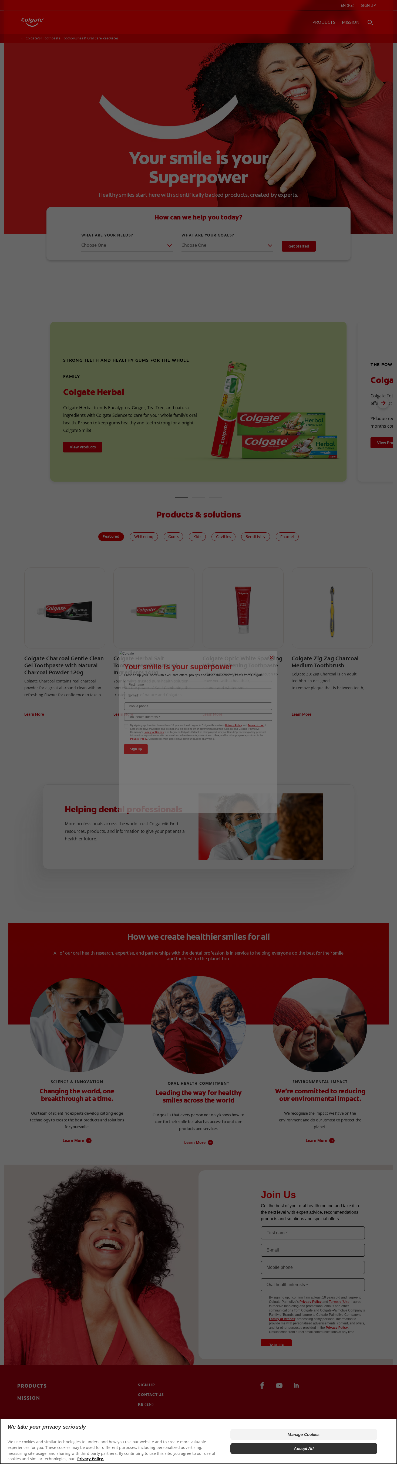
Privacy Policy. (90, 1458)
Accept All (304, 1448)
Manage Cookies (303, 1434)
